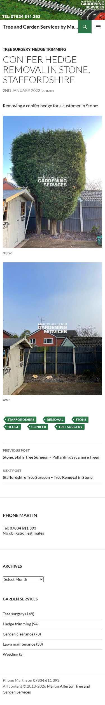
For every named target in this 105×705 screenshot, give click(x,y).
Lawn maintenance (19, 644)
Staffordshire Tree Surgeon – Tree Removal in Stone (47, 474)
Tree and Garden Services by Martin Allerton (40, 27)
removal (55, 419)
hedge (13, 427)
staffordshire (21, 419)
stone (81, 419)
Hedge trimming (49, 49)
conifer (38, 427)
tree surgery (71, 427)
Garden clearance (18, 634)
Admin (48, 91)
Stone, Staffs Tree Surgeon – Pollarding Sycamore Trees (51, 453)
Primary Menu (98, 26)
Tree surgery (17, 49)
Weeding (10, 654)
